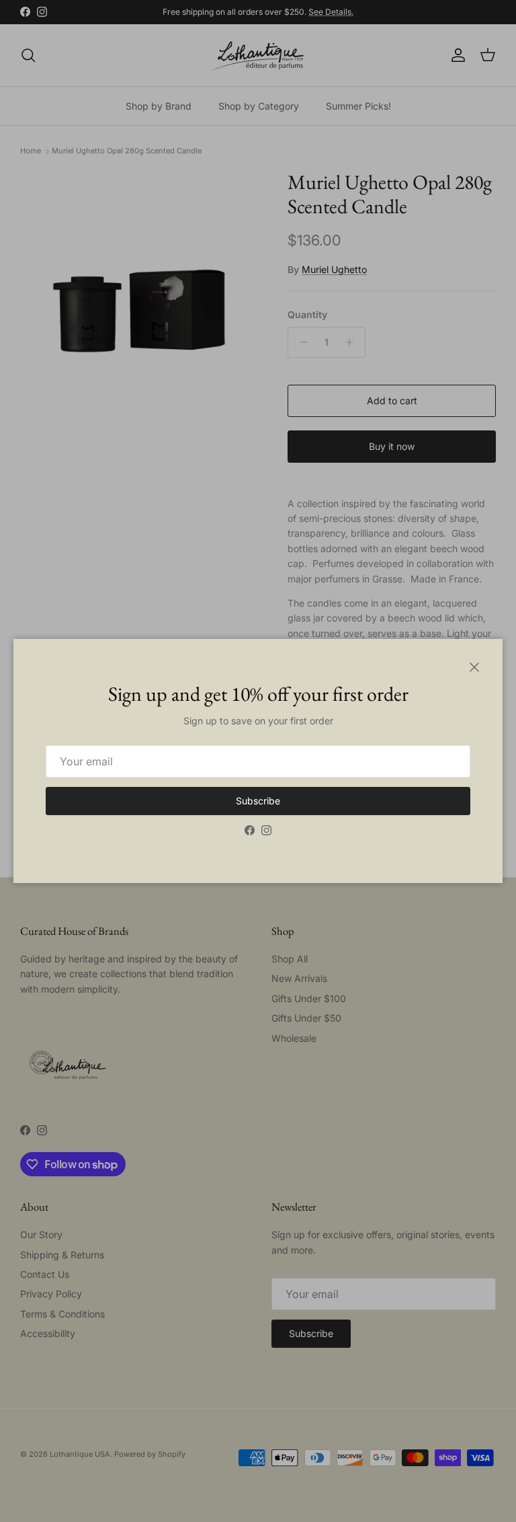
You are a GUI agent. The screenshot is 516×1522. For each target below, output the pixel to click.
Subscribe (258, 800)
